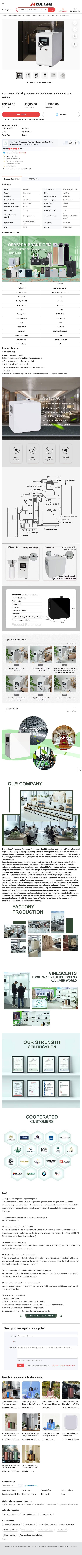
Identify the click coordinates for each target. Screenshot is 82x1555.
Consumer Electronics (14, 15)
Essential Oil (45, 1494)
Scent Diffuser (50, 15)
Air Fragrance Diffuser (45, 1530)
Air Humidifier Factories (47, 1525)
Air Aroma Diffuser (28, 1530)
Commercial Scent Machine (11, 1494)
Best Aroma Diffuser (10, 1530)
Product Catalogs (32, 1486)
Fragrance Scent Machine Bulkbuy (31, 1535)
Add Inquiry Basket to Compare (41, 82)
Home (4, 15)
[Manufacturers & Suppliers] (41, 4)
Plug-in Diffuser (27, 1490)
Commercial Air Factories (12, 1525)
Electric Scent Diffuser (62, 15)
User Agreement (53, 1546)
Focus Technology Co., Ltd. (27, 1546)
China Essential (30, 1525)
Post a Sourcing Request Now (64, 1365)
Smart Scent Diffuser (11, 1514)
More (4, 1539)
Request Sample (38, 119)
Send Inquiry (21, 114)
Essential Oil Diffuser (29, 1514)
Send (20, 1365)
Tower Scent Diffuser (9, 1490)
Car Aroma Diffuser (66, 1490)
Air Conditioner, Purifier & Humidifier (33, 15)
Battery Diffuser (46, 1490)
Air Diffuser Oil (62, 1530)
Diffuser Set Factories (66, 1525)
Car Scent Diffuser (46, 1514)
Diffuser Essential (9, 1535)
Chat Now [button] (62, 114)
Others (62, 1494)
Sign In (5, 169)
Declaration (63, 1546)
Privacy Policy (73, 1546)
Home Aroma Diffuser (29, 1494)
